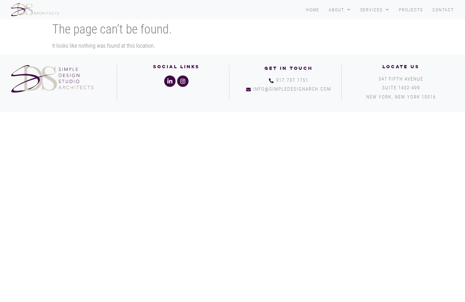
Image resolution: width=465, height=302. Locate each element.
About (336, 9)
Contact (443, 9)
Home (312, 9)
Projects (411, 9)
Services (371, 9)
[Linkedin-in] (170, 81)
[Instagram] (183, 81)
